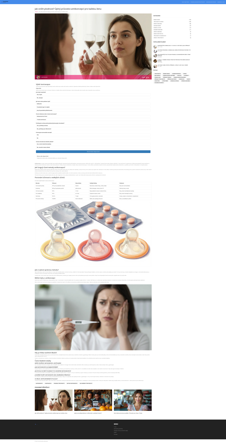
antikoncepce (39, 383)
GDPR (115, 432)
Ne (37, 138)
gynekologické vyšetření (169, 75)
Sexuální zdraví (172, 25)
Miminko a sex (221, 2)
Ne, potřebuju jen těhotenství (44, 129)
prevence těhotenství (59, 383)
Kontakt (115, 434)
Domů (36, 11)
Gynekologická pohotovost (198, 2)
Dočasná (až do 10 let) (42, 116)
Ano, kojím (39, 94)
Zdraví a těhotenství (172, 37)
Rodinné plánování (172, 29)
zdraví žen (157, 80)
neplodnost (157, 75)
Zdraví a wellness (172, 23)
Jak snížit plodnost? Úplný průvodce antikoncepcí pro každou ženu (51, 413)
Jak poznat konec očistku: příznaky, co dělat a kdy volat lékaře (173, 65)
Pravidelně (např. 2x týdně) (43, 107)
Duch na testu (185, 2)
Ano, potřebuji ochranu (42, 125)
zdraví (188, 79)
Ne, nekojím (40, 97)
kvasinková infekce (159, 82)
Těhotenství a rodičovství (172, 35)
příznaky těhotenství (160, 79)
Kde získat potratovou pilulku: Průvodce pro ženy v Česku (128, 413)
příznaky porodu (167, 77)
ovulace (179, 75)
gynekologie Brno (185, 80)
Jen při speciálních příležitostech (44, 110)
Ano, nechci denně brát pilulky (44, 144)
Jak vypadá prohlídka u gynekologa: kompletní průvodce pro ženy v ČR (174, 50)
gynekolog (181, 79)
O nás (115, 426)
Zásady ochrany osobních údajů (121, 430)
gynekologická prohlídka (180, 77)
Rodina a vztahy (172, 27)
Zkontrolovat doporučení (93, 151)
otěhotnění (165, 80)
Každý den (39, 103)
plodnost (186, 75)
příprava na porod (172, 79)
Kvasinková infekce (211, 2)
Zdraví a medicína (172, 31)
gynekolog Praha (175, 80)
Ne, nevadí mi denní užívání (43, 147)
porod (184, 73)
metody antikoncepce (72, 383)
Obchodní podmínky (118, 428)
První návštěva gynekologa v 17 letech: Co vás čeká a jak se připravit (174, 45)
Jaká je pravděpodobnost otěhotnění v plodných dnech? (88, 413)
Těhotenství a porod (172, 21)
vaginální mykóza (176, 73)
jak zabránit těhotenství (86, 383)
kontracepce (48, 383)
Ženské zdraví (172, 19)
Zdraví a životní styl (172, 33)
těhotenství (157, 73)
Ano (38, 134)
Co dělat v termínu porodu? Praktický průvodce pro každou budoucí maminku (174, 60)
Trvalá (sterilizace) (41, 119)
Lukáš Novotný (44, 77)
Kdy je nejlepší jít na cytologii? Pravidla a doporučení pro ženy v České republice (174, 55)
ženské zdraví (166, 73)
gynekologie (157, 77)
